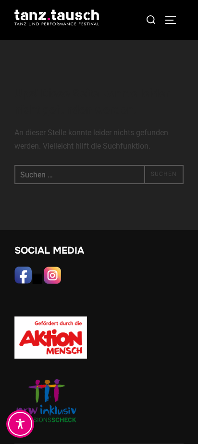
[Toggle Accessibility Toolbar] (20, 424)
